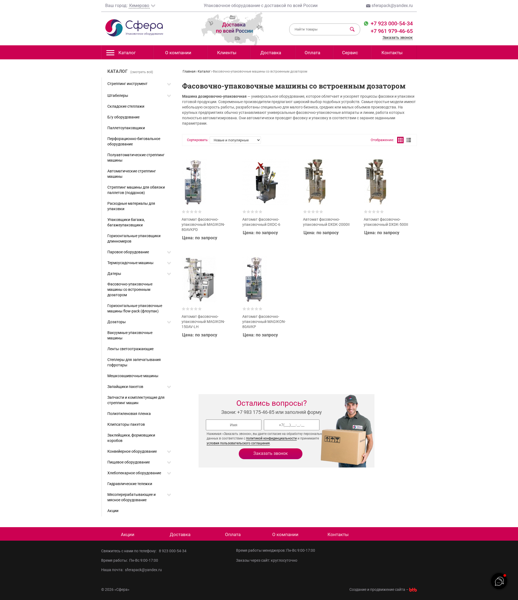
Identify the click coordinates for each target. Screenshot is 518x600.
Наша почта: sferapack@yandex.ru (131, 570)
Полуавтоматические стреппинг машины (136, 157)
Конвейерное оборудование (132, 451)
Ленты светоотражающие (130, 349)
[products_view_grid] (400, 140)
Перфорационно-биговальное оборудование (133, 141)
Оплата (312, 52)
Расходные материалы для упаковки (131, 206)
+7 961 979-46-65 (392, 31)
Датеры (114, 273)
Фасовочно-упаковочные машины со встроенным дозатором (129, 289)
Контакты (392, 52)
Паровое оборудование (128, 252)
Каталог (127, 52)
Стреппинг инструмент (127, 83)
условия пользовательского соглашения (238, 443)
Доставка (270, 52)
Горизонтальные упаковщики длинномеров (134, 238)
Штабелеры (117, 95)
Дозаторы (116, 322)
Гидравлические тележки (129, 484)
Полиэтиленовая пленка (129, 413)
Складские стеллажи (125, 106)
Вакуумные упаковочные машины (129, 335)
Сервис (350, 52)
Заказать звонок (398, 37)
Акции (112, 511)
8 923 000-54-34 (172, 551)
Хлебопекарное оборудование (134, 473)
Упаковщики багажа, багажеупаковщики (126, 222)
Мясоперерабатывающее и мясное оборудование (131, 497)
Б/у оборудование (123, 117)
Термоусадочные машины (130, 263)
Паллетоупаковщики (126, 128)
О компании (178, 52)
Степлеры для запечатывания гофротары (134, 362)
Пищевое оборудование (128, 462)
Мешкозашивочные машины (132, 376)
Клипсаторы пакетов (126, 424)
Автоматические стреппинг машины (131, 174)
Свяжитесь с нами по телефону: (129, 551)
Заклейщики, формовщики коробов (131, 438)
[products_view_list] (408, 140)
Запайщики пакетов (125, 386)
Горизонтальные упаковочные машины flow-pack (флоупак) (134, 308)
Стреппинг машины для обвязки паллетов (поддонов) (136, 190)
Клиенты (226, 52)
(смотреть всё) (141, 72)
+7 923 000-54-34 (391, 23)
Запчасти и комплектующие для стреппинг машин (136, 400)
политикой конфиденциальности (271, 438)
